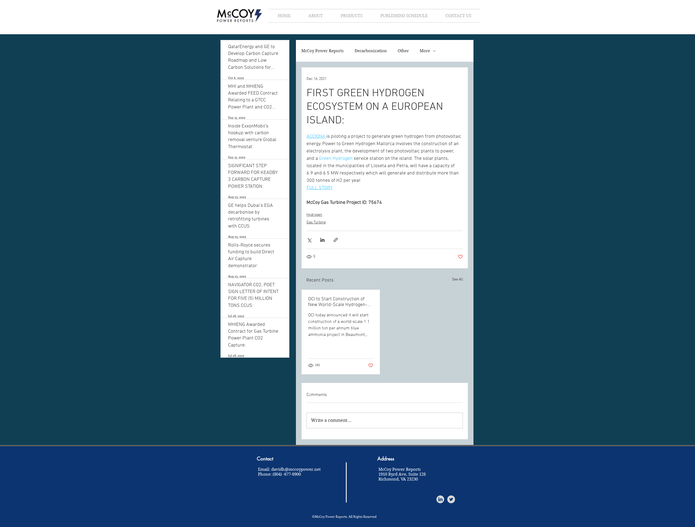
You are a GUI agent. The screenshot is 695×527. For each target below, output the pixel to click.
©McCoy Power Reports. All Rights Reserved (344, 516)
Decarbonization (371, 50)
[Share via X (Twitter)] (309, 239)
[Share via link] (335, 239)
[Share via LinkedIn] (322, 239)
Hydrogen (314, 215)
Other (403, 50)
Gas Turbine (316, 222)
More (425, 50)
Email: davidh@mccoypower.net (289, 469)
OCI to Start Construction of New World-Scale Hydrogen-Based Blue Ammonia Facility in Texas (340, 302)
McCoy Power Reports (322, 50)
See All (457, 279)
